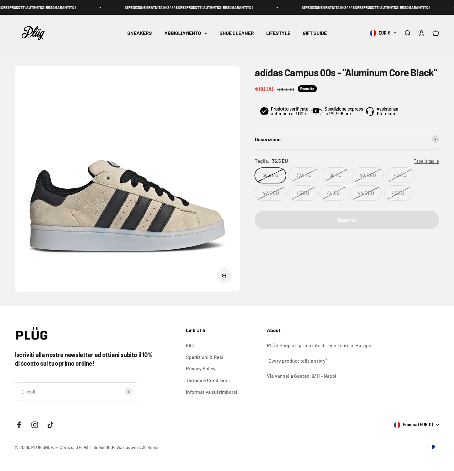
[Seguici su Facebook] (19, 425)
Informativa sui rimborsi (211, 392)
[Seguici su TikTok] (50, 425)
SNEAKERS (139, 33)
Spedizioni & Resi (204, 357)
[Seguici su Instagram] (35, 425)
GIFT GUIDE (315, 33)
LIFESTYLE (278, 33)
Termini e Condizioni (208, 380)
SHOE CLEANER (237, 33)
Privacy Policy (201, 368)
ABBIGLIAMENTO (182, 33)
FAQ (190, 345)
